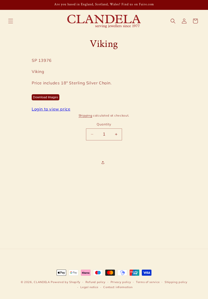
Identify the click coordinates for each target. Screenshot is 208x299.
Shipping (85, 115)
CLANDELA (42, 282)
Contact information (117, 287)
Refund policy (95, 282)
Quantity (104, 124)
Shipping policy (176, 282)
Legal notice (89, 287)
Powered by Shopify (65, 282)
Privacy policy (121, 282)
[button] (10, 21)
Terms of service (148, 282)
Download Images (45, 97)
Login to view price (51, 108)
